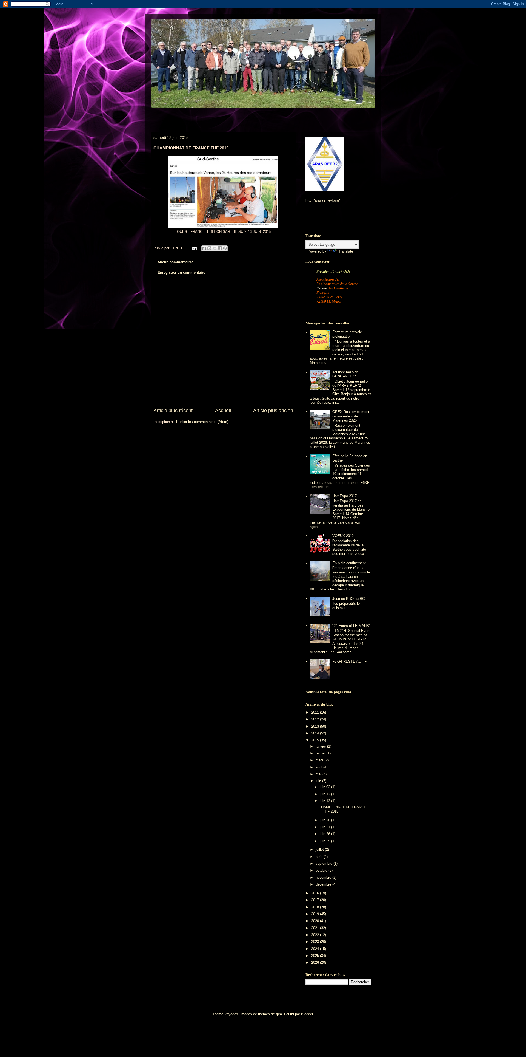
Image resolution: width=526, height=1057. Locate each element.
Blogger (307, 1014)
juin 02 (325, 787)
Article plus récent (173, 410)
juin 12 (325, 794)
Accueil (223, 410)
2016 (315, 893)
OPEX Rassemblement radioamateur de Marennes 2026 (350, 416)
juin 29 (325, 841)
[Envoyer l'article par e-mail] (194, 248)
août (320, 857)
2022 (315, 935)
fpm (279, 1014)
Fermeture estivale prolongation (347, 334)
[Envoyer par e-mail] (204, 248)
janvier (321, 746)
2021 (315, 928)
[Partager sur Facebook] (219, 248)
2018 (315, 907)
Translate (345, 251)
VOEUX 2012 (343, 536)
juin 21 (325, 827)
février (321, 753)
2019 (315, 914)
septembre (324, 863)
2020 (315, 921)
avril (319, 767)
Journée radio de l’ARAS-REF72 (345, 374)
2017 (315, 900)
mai (319, 774)
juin (319, 781)
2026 (315, 962)
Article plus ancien (273, 410)
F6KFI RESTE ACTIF (349, 661)
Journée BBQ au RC (348, 599)
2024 (315, 949)
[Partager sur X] (214, 248)
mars (320, 760)
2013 (315, 726)
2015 (315, 740)
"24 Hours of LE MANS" (351, 626)
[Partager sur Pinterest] (225, 248)
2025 (315, 956)
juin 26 (325, 834)
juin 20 (325, 820)
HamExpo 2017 (344, 496)
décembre (324, 884)
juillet (320, 849)
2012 (315, 719)
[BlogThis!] (209, 248)
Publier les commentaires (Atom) (202, 422)
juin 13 (325, 801)
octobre (322, 870)
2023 (315, 942)
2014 (315, 733)
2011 (315, 712)
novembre (324, 877)
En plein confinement (349, 563)
